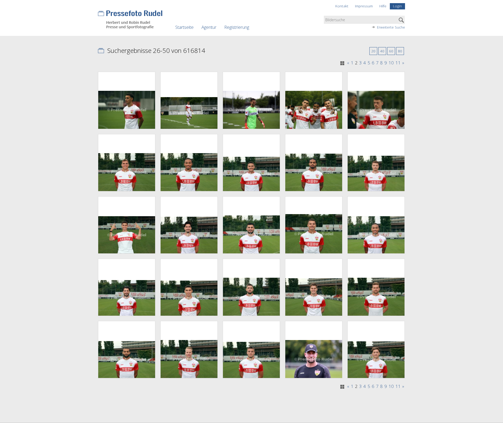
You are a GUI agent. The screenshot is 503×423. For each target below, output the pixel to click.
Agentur (208, 27)
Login (397, 5)
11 (398, 63)
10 (391, 63)
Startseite (184, 27)
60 (391, 50)
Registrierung (236, 27)
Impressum (364, 5)
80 (400, 50)
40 (382, 50)
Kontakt (341, 5)
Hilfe (382, 5)
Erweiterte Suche (391, 27)
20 (373, 50)
